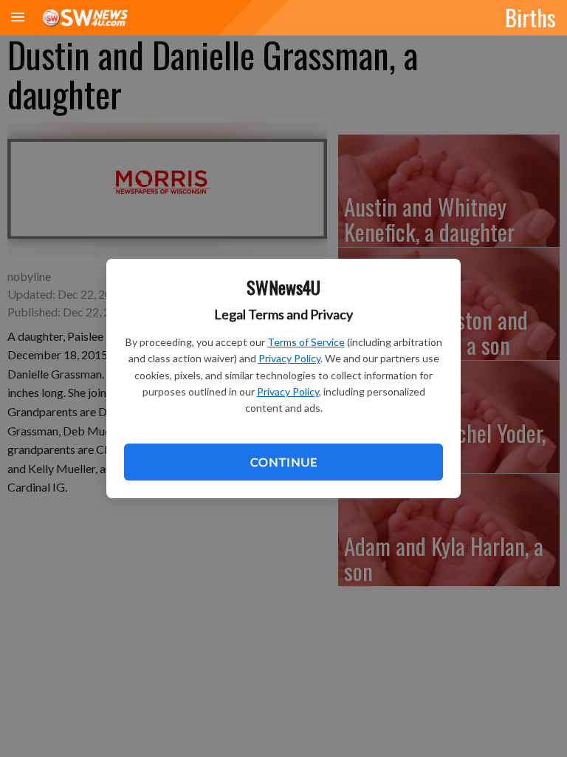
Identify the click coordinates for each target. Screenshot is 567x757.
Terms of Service (306, 342)
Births (530, 17)
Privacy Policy (289, 358)
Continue (283, 462)
